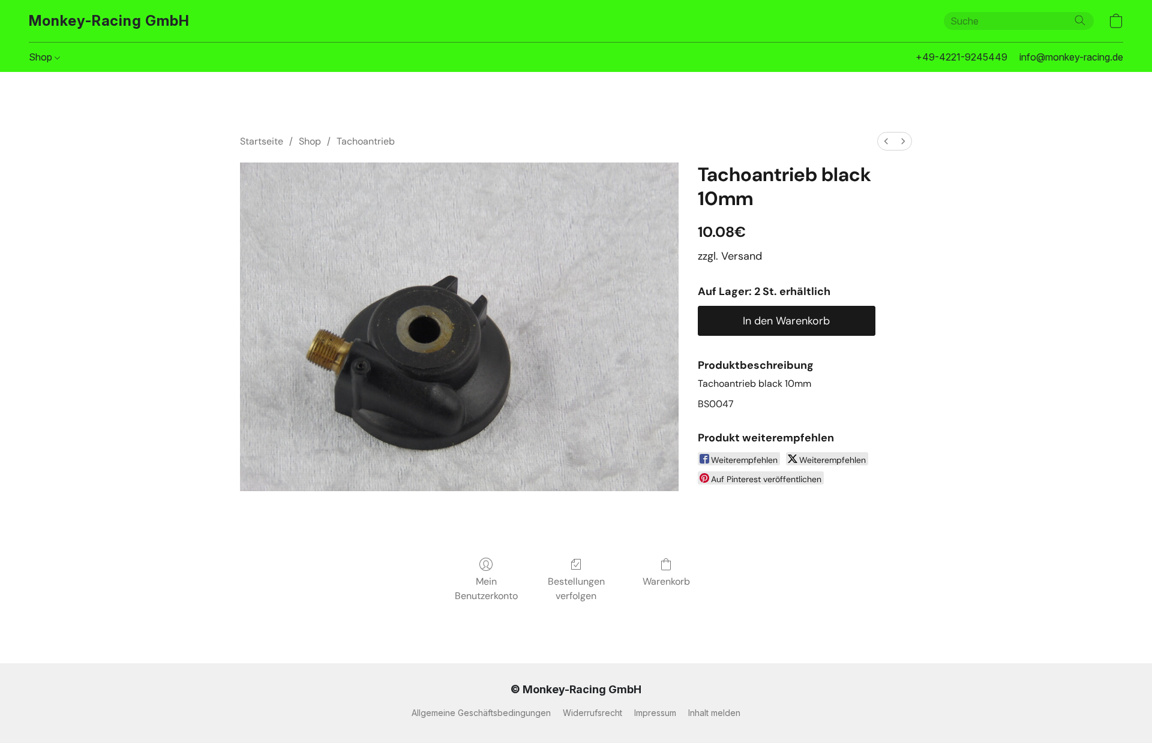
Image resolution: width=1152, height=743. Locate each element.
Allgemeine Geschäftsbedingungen (481, 713)
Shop (42, 57)
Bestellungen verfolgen (576, 588)
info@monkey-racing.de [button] (1071, 57)
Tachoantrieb (366, 141)
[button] (109, 21)
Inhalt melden (714, 713)
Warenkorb (666, 581)
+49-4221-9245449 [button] (961, 57)
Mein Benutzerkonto (486, 588)
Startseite (261, 141)
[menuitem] (886, 141)
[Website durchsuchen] (1080, 20)
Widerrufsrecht (592, 713)
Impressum (655, 713)
